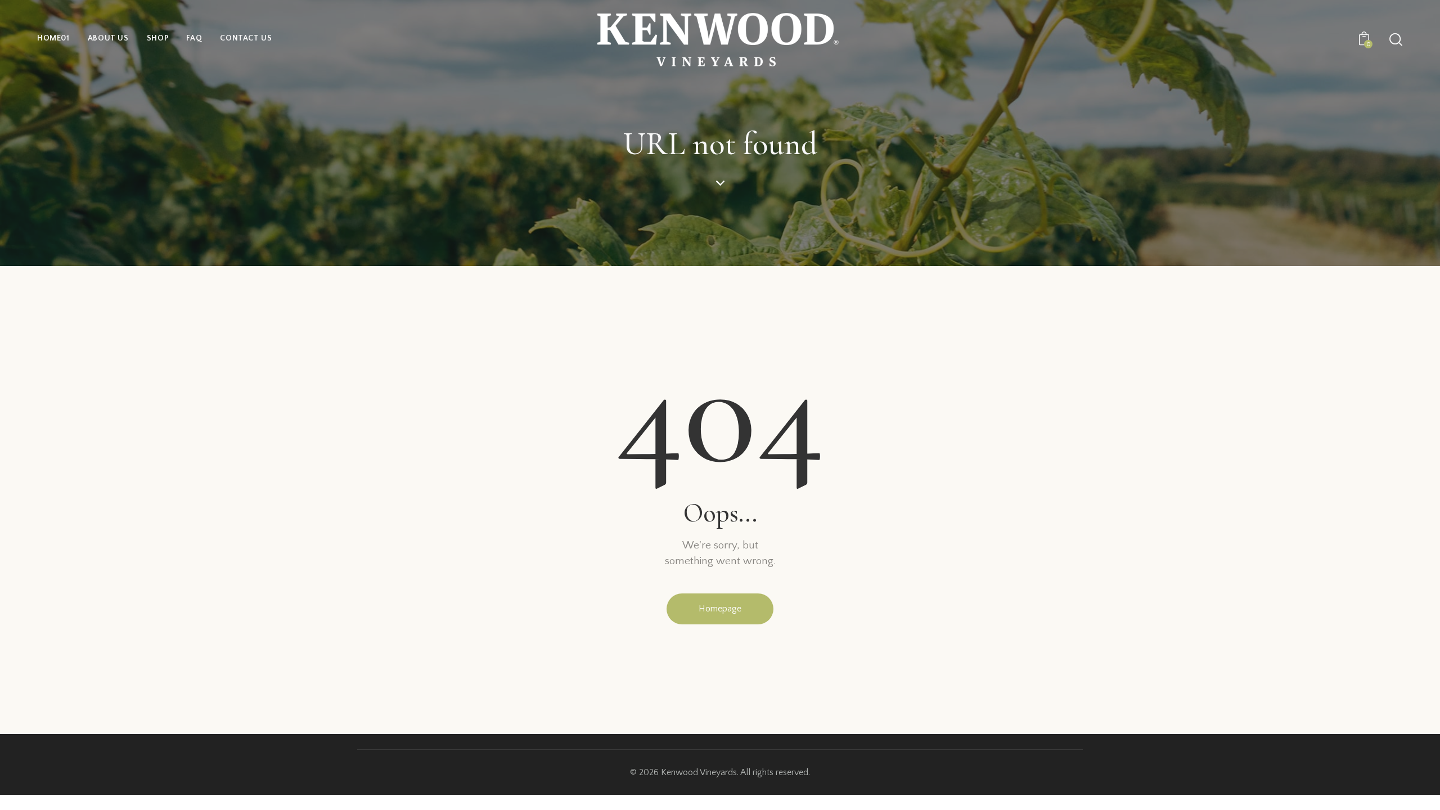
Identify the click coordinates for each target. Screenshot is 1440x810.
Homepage (720, 609)
